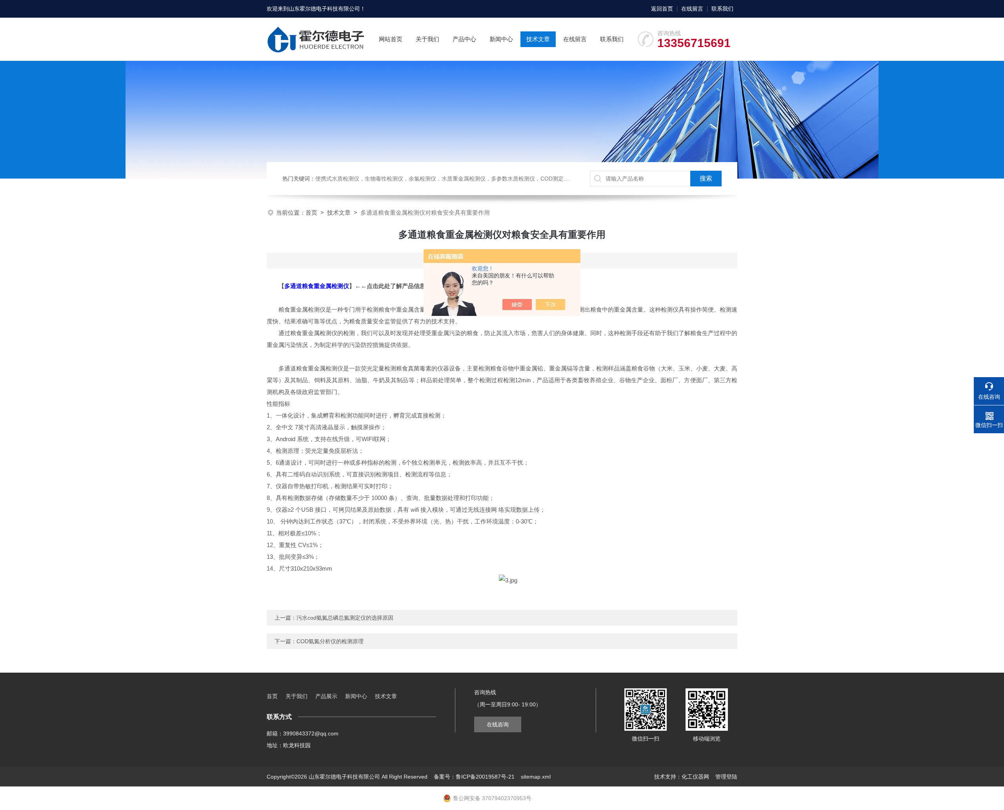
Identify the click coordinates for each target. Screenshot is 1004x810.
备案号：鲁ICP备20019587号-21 (474, 777)
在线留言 (692, 8)
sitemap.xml (536, 777)
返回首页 (662, 8)
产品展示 (326, 696)
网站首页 (390, 39)
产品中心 (464, 39)
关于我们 (427, 39)
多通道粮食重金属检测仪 (316, 286)
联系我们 (722, 8)
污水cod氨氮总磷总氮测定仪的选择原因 (344, 618)
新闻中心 (501, 39)
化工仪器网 (695, 777)
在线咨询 (498, 724)
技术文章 (538, 39)
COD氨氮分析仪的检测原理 (330, 641)
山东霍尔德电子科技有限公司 (324, 8)
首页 (311, 212)
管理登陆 (726, 777)
